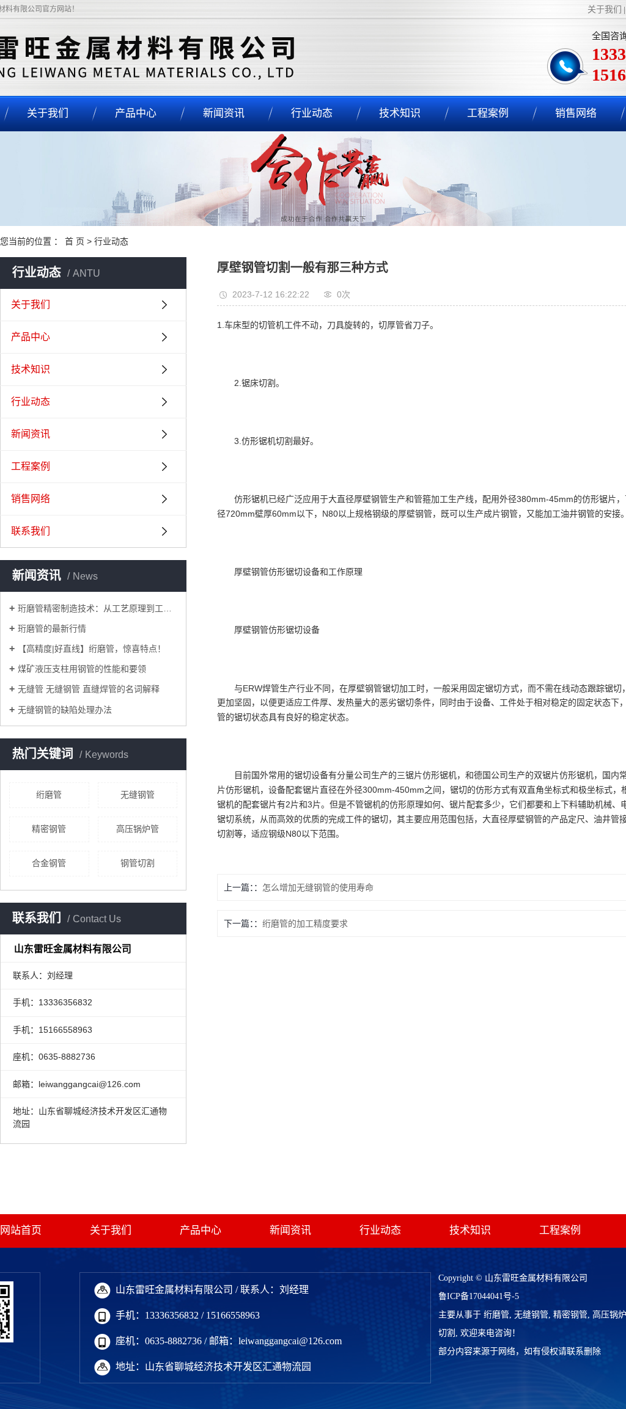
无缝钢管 (137, 794)
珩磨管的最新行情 (52, 628)
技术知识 (400, 113)
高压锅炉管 (137, 829)
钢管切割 (137, 863)
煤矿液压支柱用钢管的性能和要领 (82, 669)
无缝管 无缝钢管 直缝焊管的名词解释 (89, 689)
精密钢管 (49, 829)
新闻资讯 (224, 113)
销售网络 (576, 113)
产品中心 (135, 113)
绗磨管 (49, 794)
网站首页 (21, 1230)
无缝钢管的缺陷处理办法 (65, 710)
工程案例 (488, 113)
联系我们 (30, 531)
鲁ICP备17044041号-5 (478, 1296)
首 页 (74, 241)
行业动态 (312, 113)
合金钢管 (49, 863)
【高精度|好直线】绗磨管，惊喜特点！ (92, 649)
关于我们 (604, 9)
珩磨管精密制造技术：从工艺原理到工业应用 (97, 608)
